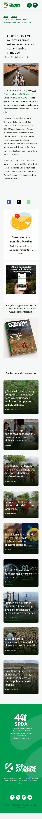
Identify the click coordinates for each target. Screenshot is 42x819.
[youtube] (29, 797)
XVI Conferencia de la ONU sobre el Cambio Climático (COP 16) (20, 94)
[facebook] (12, 797)
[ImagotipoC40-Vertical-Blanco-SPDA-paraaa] (21, 714)
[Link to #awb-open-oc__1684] (35, 5)
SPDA (18, 805)
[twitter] (18, 797)
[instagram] (24, 797)
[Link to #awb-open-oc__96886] (29, 5)
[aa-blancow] (21, 763)
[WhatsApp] (28, 202)
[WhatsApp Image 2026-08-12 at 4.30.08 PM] (21, 319)
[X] (18, 202)
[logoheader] (12, 3)
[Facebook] (8, 202)
